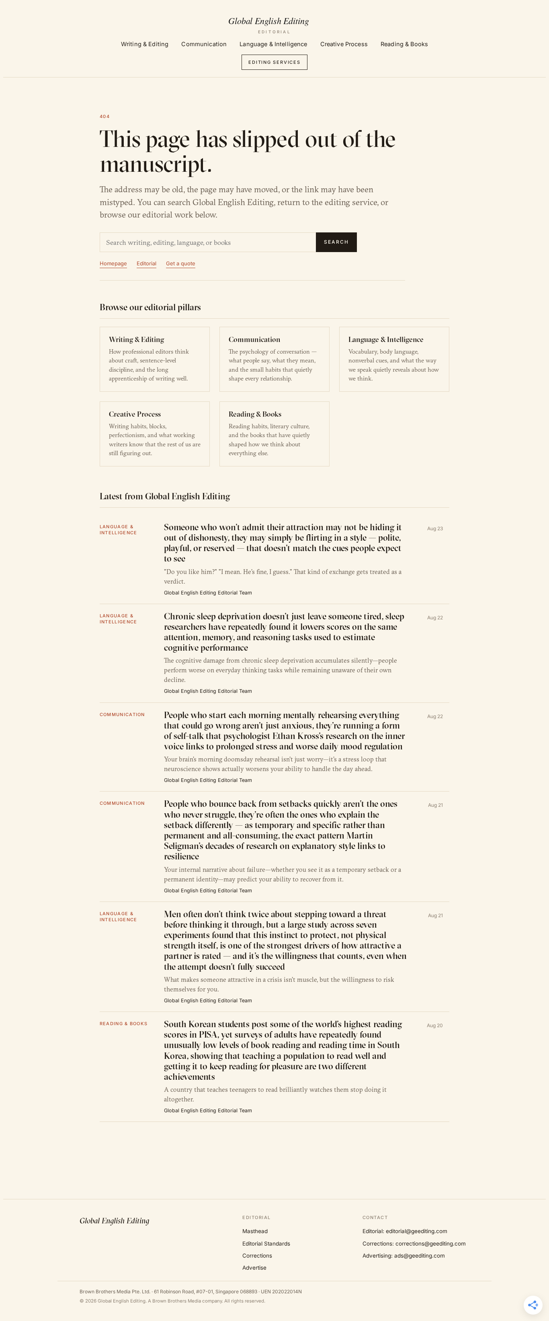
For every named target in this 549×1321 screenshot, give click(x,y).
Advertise (254, 1267)
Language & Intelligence (273, 44)
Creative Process (344, 44)
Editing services (274, 62)
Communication (204, 44)
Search (336, 242)
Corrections (257, 1255)
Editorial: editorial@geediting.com (405, 1231)
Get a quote (180, 263)
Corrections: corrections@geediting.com (414, 1243)
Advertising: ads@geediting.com (404, 1255)
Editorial (146, 263)
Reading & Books (404, 44)
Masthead (255, 1231)
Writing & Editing (144, 44)
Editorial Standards (266, 1243)
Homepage (113, 263)
